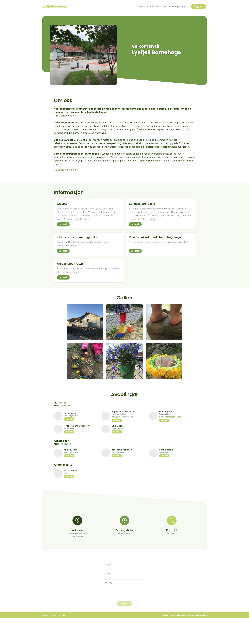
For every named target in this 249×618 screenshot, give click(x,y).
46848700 (66, 405)
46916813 (66, 444)
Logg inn (198, 6)
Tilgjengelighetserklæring (172, 615)
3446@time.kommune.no (122, 417)
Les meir (63, 224)
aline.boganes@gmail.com (170, 417)
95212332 (172, 533)
